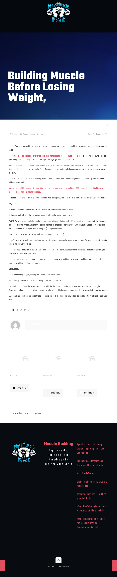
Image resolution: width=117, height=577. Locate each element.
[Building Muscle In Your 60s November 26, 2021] (114, 565)
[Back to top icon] (58, 560)
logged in (22, 413)
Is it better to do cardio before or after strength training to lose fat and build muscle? (42, 156)
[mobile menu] (2, 28)
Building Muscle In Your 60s (20, 259)
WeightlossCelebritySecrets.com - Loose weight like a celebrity (91, 509)
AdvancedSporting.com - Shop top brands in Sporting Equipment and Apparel (91, 523)
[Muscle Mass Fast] (58, 12)
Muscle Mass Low (22, 379)
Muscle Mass (28, 134)
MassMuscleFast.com (86, 474)
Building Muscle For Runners (57, 382)
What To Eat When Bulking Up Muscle (90, 382)
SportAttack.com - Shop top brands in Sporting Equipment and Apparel (90, 449)
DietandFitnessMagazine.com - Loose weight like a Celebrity (91, 463)
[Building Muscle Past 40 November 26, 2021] (2, 565)
